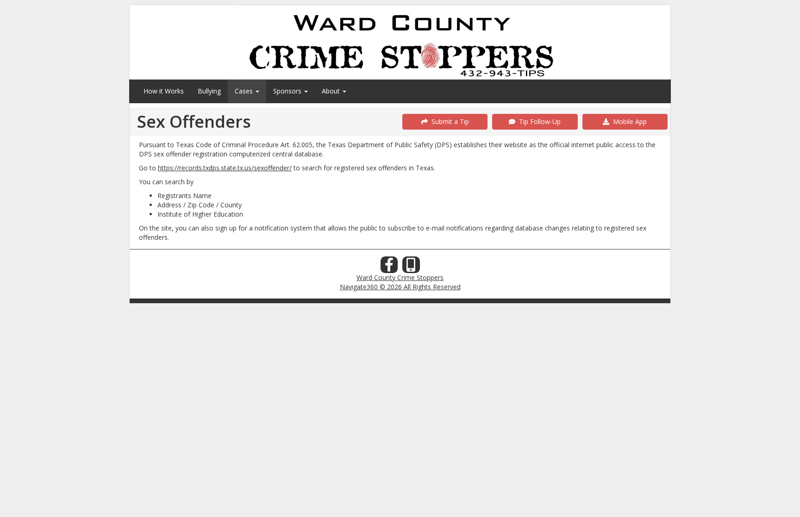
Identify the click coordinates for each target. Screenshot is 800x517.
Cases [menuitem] (245, 91)
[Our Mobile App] (411, 267)
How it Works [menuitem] (164, 91)
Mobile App (628, 121)
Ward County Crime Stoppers (400, 277)
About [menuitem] (332, 91)
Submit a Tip (448, 121)
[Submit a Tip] (400, 42)
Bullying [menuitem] (209, 91)
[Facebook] (389, 267)
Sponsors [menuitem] (288, 91)
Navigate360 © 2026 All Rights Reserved (400, 286)
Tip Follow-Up (538, 121)
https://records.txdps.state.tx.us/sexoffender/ (225, 167)
